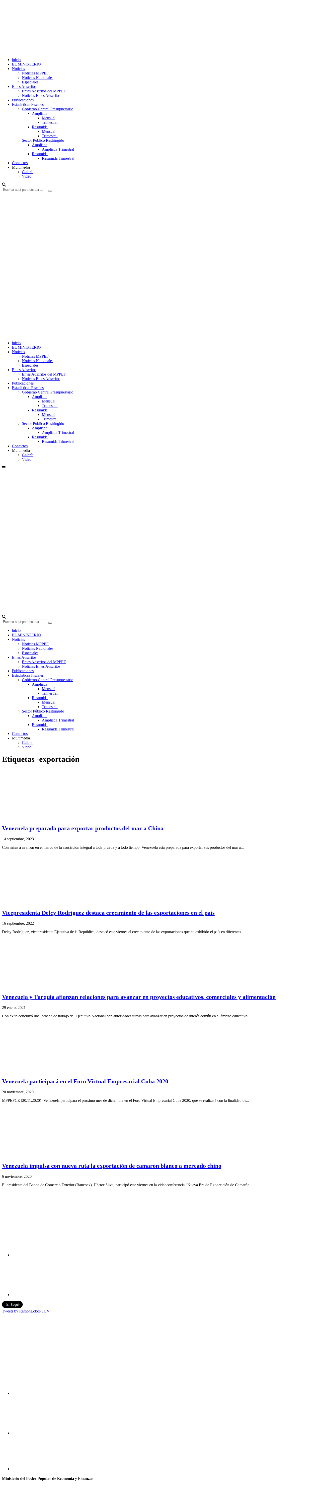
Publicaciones (23, 100)
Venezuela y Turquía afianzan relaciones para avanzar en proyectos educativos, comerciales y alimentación (139, 997)
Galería (27, 172)
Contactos (20, 163)
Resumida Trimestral (58, 158)
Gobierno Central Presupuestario (47, 109)
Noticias (18, 68)
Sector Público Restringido (43, 140)
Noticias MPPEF (35, 73)
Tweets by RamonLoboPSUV (26, 1311)
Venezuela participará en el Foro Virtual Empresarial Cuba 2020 (85, 1081)
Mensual (48, 118)
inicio (16, 60)
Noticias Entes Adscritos (41, 95)
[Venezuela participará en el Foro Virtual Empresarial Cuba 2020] (39, 1071)
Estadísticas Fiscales (28, 104)
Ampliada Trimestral (58, 149)
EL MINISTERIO (26, 64)
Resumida (40, 127)
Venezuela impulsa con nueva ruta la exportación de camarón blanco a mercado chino (111, 1166)
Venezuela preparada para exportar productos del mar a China (82, 828)
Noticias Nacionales (37, 77)
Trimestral (50, 122)
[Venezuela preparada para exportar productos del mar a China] (39, 818)
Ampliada (39, 113)
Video (26, 176)
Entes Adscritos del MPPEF (44, 91)
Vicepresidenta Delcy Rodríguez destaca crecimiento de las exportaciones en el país (108, 913)
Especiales (30, 82)
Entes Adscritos (24, 86)
